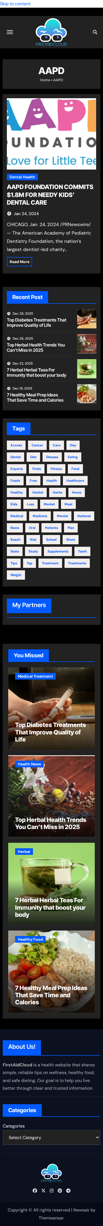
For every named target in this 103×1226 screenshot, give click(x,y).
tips (13, 563)
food (75, 469)
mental (62, 516)
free (33, 480)
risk (33, 539)
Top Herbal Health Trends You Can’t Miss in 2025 (36, 347)
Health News (29, 764)
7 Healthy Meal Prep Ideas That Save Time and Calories (35, 397)
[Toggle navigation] (9, 32)
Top (29, 563)
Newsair (81, 1210)
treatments (77, 563)
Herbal (37, 492)
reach (15, 539)
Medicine (40, 516)
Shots (70, 539)
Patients (51, 528)
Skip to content (15, 4)
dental (15, 457)
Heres (76, 492)
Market (49, 504)
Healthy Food (30, 939)
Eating (73, 457)
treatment (50, 563)
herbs (57, 492)
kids (13, 504)
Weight (15, 575)
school (51, 539)
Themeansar (51, 1218)
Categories (14, 1126)
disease (52, 457)
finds (36, 469)
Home (45, 80)
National (84, 516)
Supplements (58, 551)
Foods (15, 480)
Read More (19, 261)
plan (71, 528)
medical (16, 516)
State (14, 551)
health (51, 480)
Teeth (82, 551)
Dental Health (22, 176)
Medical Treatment (35, 676)
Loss (30, 504)
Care (56, 445)
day (73, 445)
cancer (37, 445)
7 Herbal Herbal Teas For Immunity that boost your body (36, 372)
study (33, 551)
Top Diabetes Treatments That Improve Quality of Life (36, 322)
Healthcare (75, 480)
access (16, 445)
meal (68, 504)
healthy (16, 492)
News (14, 528)
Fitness (56, 469)
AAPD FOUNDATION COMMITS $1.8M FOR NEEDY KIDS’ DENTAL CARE (50, 194)
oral (32, 528)
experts (16, 469)
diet (33, 457)
